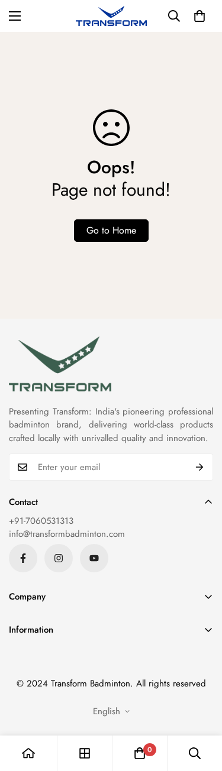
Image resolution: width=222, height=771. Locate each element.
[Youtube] (94, 558)
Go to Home (111, 230)
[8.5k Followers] (23, 558)
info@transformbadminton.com (67, 533)
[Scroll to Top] (201, 708)
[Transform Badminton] (111, 16)
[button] (199, 16)
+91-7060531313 (41, 520)
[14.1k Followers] (58, 558)
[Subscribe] (199, 467)
